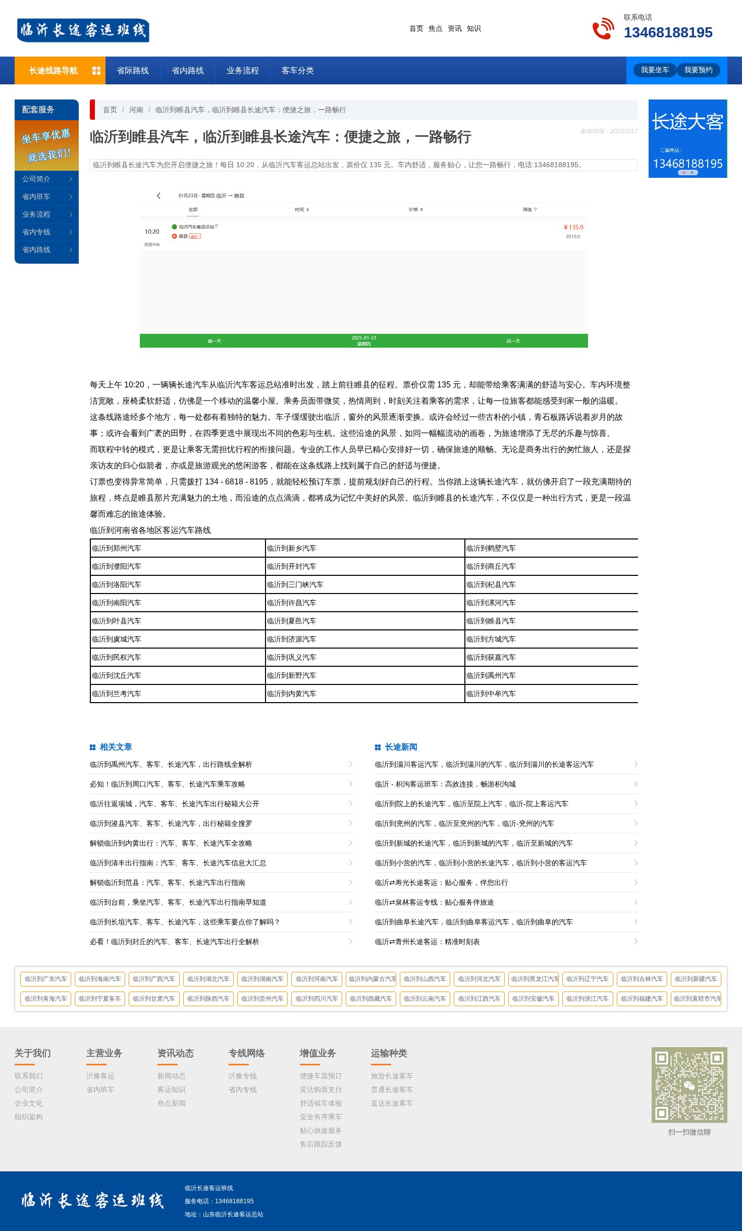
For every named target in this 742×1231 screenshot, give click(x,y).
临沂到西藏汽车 (371, 998)
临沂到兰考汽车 (116, 694)
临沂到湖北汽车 (208, 978)
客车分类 (298, 70)
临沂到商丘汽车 (491, 566)
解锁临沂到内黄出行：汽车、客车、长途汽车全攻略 (171, 843)
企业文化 (29, 1103)
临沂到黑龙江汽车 (534, 978)
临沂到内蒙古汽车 (372, 978)
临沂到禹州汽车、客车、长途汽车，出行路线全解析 (171, 764)
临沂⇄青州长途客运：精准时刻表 (427, 942)
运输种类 (389, 1053)
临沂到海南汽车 (100, 978)
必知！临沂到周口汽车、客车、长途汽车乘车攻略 (167, 784)
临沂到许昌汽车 (291, 603)
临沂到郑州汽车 (116, 548)
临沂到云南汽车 (425, 998)
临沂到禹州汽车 (491, 675)
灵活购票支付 (321, 1090)
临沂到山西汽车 (425, 978)
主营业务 (104, 1053)
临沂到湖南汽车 (262, 978)
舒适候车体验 (321, 1103)
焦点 (436, 28)
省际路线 (133, 70)
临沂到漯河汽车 (491, 603)
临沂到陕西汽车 (208, 998)
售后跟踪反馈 (321, 1144)
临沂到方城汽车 (491, 639)
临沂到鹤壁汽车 (491, 548)
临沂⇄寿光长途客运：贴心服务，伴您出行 (441, 882)
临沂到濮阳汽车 (116, 566)
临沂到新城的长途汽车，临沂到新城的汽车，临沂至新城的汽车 (474, 843)
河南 (136, 110)
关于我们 (33, 1053)
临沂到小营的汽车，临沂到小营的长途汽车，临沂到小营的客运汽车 (481, 863)
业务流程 (243, 70)
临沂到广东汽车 (46, 978)
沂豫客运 (100, 1076)
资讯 (455, 28)
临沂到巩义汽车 (291, 657)
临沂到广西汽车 (154, 978)
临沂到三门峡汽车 (295, 584)
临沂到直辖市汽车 (697, 998)
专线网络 (247, 1053)
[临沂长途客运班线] (83, 28)
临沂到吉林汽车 (642, 978)
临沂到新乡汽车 (291, 548)
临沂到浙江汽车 (587, 998)
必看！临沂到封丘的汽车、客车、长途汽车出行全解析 (174, 942)
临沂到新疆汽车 (696, 978)
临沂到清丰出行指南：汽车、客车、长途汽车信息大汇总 (178, 863)
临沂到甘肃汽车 (154, 998)
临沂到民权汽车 (116, 657)
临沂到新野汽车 (291, 675)
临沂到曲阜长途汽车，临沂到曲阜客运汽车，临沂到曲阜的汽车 (474, 922)
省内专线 (36, 232)
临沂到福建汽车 (642, 998)
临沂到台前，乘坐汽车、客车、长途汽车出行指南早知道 (178, 902)
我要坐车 (655, 70)
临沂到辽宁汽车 (587, 978)
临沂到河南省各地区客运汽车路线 (150, 530)
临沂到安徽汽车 (533, 998)
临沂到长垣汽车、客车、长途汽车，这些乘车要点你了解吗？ (185, 922)
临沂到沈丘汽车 (116, 675)
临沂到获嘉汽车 (491, 657)
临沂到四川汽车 (317, 998)
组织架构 (29, 1117)
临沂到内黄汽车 (291, 694)
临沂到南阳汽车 (116, 603)
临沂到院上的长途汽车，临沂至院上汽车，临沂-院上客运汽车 (471, 804)
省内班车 (36, 196)
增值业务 (318, 1053)
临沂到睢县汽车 (491, 621)
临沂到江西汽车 (479, 998)
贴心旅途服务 (321, 1130)
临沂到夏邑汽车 (291, 621)
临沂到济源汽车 (291, 639)
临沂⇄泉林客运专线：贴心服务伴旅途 (434, 902)
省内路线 (188, 70)
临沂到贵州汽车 (262, 998)
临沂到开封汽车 (291, 566)
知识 (474, 28)
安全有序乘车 (321, 1117)
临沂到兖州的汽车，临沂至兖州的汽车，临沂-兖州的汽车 (464, 823)
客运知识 (171, 1090)
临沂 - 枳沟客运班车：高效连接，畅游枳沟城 (445, 784)
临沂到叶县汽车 (116, 621)
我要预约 (698, 70)
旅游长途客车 (392, 1076)
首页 (416, 28)
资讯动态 (175, 1053)
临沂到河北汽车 (479, 978)
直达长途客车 (392, 1103)
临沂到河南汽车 (317, 978)
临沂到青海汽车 (46, 998)
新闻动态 (171, 1076)
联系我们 (29, 1076)
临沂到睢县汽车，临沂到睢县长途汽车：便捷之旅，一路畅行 (250, 110)
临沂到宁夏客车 (100, 998)
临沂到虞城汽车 (116, 639)
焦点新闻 (171, 1103)
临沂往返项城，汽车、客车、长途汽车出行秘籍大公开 (174, 804)
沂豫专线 (243, 1076)
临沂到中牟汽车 (491, 694)
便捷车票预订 (321, 1076)
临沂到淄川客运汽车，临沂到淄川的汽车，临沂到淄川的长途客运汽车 (484, 764)
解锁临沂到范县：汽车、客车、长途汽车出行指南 (167, 882)
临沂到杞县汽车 (491, 584)
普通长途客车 (392, 1090)
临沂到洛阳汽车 (116, 584)
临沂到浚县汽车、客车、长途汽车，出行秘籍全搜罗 (171, 823)
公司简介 (36, 179)
